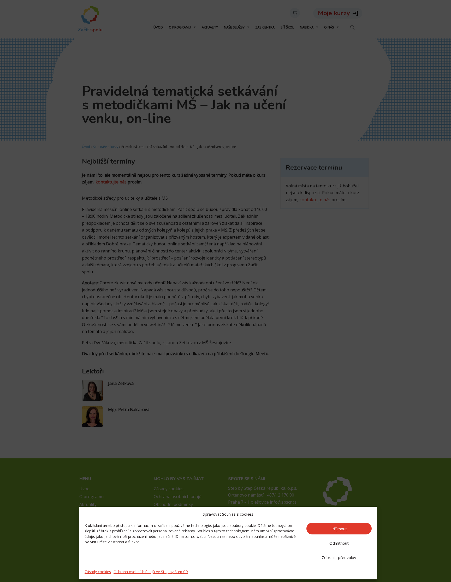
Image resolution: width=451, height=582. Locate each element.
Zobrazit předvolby (339, 557)
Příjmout (339, 528)
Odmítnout (339, 543)
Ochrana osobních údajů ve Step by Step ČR (151, 571)
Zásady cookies (98, 571)
